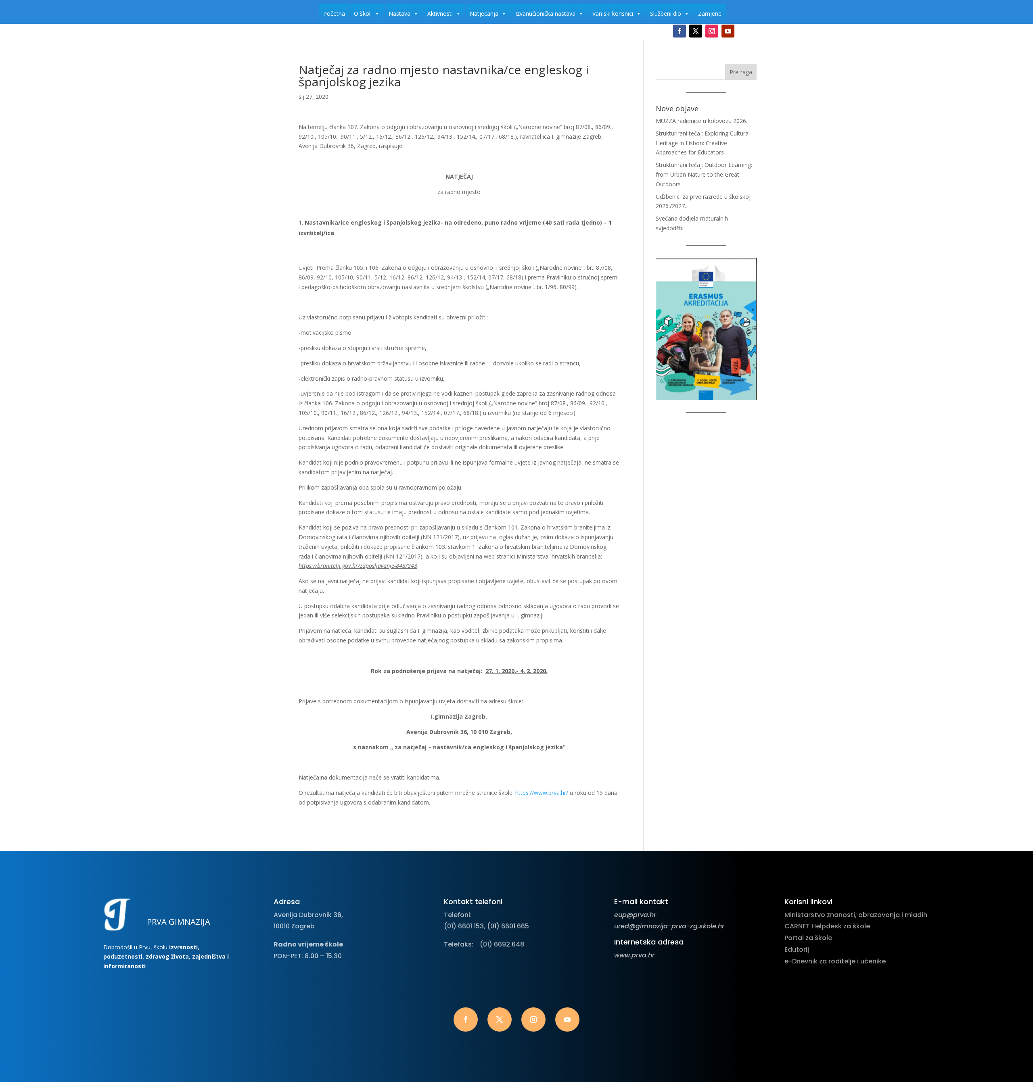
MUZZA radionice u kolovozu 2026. (701, 121)
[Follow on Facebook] (679, 31)
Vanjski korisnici (612, 13)
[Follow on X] (695, 31)
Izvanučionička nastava (545, 13)
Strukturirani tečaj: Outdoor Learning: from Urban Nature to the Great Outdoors (704, 174)
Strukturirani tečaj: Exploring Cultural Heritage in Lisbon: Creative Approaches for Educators (703, 142)
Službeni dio (665, 13)
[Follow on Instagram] (711, 31)
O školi (363, 13)
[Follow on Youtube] (727, 31)
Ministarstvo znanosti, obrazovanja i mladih (855, 914)
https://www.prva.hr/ (541, 792)
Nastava (399, 13)
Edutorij (796, 949)
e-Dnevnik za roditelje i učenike (835, 961)
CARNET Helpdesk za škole (827, 926)
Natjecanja (484, 13)
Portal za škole (808, 937)
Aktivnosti (440, 13)
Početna (334, 13)
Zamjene (709, 13)
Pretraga (741, 72)
